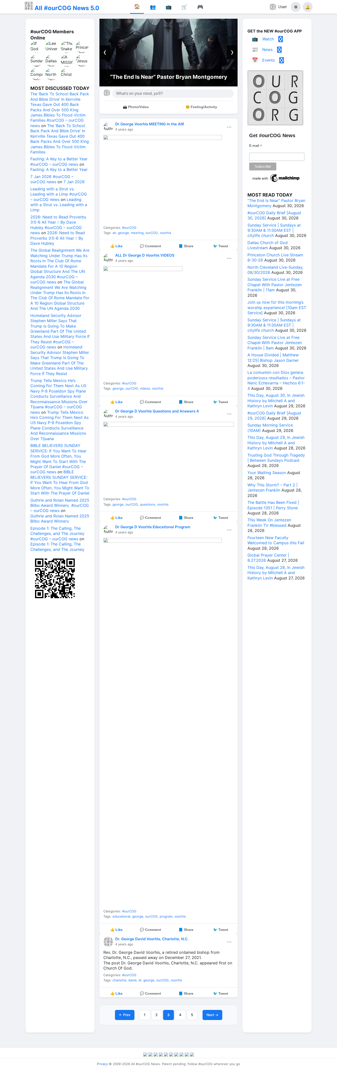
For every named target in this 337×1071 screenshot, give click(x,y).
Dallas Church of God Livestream (267, 245)
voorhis (165, 233)
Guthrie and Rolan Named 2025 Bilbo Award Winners (59, 518)
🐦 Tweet (220, 246)
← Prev (125, 1015)
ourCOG (152, 233)
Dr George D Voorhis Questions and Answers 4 (157, 411)
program (166, 916)
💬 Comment (150, 246)
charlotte (119, 980)
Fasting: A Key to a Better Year (59, 169)
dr (139, 980)
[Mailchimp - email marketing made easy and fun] (276, 182)
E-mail (255, 145)
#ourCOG (129, 228)
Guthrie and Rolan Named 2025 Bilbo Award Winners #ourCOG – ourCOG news (59, 505)
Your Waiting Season (266, 472)
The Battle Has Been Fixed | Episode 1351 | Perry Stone (273, 505)
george (123, 233)
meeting (137, 233)
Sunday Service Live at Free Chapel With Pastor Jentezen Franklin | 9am (274, 342)
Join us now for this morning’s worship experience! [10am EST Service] (276, 307)
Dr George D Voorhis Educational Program (152, 527)
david (132, 980)
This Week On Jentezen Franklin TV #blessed (269, 522)
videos (145, 388)
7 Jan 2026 (74, 181)
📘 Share (186, 246)
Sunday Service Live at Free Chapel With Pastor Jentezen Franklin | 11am (274, 284)
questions (147, 504)
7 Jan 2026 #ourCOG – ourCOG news (52, 179)
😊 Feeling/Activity (201, 107)
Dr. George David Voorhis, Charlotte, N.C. (151, 939)
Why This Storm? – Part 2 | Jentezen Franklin (272, 487)
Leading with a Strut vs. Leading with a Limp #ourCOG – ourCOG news (58, 194)
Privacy (102, 1064)
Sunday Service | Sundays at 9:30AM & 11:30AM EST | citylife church (274, 230)
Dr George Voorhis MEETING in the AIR (149, 124)
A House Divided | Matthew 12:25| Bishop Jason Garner (273, 357)
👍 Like (116, 246)
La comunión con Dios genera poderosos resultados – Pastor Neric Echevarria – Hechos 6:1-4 (276, 380)
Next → (212, 1015)
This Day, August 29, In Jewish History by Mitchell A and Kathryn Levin (275, 442)
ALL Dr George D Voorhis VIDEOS (144, 255)
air (114, 233)
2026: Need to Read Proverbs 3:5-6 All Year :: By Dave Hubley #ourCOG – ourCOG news (58, 224)
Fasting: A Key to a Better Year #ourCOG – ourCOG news (59, 161)
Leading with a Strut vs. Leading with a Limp (58, 205)
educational (121, 916)
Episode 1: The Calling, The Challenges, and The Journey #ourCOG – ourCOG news (57, 533)
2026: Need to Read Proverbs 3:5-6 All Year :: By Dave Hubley (57, 238)
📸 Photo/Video (136, 107)
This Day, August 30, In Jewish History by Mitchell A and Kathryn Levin (275, 400)
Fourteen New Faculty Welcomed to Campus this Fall (275, 540)
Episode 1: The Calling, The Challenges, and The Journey (57, 547)
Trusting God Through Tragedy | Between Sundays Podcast (276, 458)
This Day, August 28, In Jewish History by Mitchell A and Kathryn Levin (275, 572)
